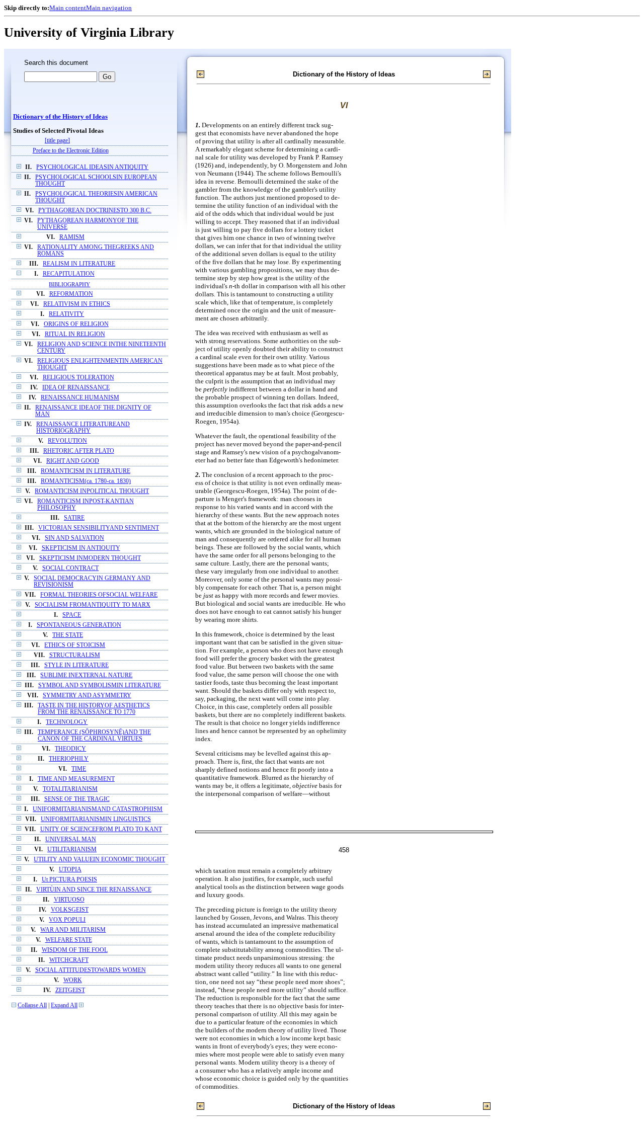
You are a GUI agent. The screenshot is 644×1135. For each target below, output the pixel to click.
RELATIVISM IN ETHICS (76, 304)
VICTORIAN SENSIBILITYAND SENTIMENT (98, 528)
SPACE (71, 615)
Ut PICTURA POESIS (69, 879)
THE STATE (67, 635)
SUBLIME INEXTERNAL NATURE (86, 675)
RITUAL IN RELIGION (75, 334)
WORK (72, 980)
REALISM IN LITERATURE (79, 264)
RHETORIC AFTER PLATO (78, 451)
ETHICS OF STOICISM (74, 645)
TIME (78, 769)
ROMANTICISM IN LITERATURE (85, 471)
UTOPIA (70, 869)
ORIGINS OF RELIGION (76, 324)
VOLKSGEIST (70, 910)
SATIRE (74, 518)
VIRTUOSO (69, 900)
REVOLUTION (67, 441)
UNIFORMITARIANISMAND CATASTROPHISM (98, 809)
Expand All (64, 1005)
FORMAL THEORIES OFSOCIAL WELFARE (98, 595)
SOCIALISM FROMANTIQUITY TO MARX (92, 605)
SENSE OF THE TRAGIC (77, 799)
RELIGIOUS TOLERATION (78, 377)
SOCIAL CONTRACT (70, 568)
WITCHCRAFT (69, 960)
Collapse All (32, 1005)
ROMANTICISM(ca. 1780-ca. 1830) (86, 481)
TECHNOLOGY (67, 722)
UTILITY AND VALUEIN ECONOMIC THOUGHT (99, 859)
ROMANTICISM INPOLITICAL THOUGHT (92, 491)
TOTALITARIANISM (70, 789)
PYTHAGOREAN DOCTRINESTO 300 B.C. (94, 210)
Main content (67, 8)
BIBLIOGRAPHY (69, 284)
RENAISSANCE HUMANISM (80, 397)
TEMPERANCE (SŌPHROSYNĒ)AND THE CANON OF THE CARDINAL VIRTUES (94, 735)
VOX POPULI (67, 920)
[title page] (57, 140)
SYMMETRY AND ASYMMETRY (87, 695)
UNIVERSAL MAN (70, 839)
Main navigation (109, 8)
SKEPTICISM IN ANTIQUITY (81, 548)
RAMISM (72, 237)
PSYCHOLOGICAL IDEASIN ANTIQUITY (92, 167)
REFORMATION (71, 294)
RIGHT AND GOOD (72, 461)
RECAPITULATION (69, 274)
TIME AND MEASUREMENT (76, 779)
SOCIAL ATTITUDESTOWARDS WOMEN (90, 970)
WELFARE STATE (68, 940)
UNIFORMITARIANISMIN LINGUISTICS (96, 819)
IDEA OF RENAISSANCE (76, 387)
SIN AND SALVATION (74, 538)
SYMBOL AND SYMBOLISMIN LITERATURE (99, 685)
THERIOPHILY (69, 759)
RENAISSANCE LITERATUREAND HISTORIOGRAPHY (83, 427)
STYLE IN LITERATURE (76, 665)
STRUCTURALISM (74, 655)
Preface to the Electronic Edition (71, 150)
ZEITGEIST (70, 990)
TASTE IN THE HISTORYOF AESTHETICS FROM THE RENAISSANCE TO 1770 (94, 708)
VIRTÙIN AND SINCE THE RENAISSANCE (93, 889)
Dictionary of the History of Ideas (60, 116)
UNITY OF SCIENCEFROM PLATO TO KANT (101, 829)
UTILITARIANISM (72, 849)
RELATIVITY (66, 314)
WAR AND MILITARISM (73, 930)
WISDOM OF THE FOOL (75, 950)
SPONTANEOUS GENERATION (79, 625)
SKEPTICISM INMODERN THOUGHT (90, 558)
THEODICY (70, 749)
